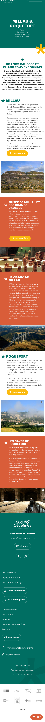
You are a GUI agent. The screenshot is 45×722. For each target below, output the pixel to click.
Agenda (6, 629)
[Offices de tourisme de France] (28, 701)
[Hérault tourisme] (22, 709)
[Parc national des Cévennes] (6, 701)
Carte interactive (16, 591)
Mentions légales (22, 665)
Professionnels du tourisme (19, 648)
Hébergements (9, 610)
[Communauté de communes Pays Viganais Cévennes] (28, 691)
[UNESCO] (39, 691)
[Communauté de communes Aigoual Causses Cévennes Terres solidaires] (17, 691)
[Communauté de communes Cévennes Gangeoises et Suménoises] (6, 691)
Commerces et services (13, 624)
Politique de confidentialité (23, 670)
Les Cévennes (9, 573)
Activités (6, 619)
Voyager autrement (11, 577)
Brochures (13, 637)
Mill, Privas (27, 675)
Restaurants (8, 614)
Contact (24, 546)
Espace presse (13, 655)
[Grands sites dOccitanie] (17, 701)
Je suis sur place (16, 599)
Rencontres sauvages (12, 582)
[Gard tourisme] (39, 701)
